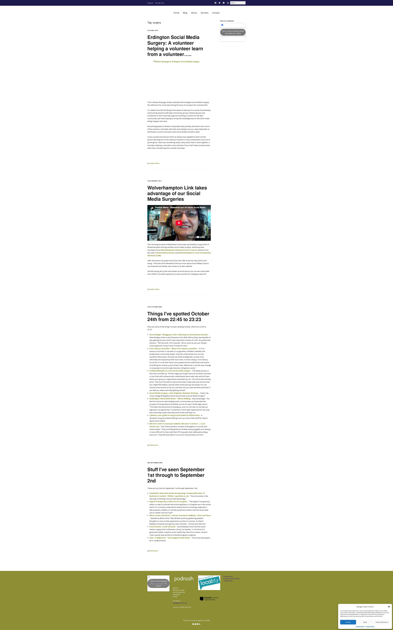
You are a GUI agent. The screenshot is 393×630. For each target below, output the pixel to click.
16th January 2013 (154, 181)
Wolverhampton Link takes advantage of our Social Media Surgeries (177, 193)
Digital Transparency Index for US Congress (168, 501)
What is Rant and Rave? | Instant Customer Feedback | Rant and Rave (180, 515)
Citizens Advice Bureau (165, 253)
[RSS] (228, 3)
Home (176, 12)
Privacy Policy (369, 626)
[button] (389, 607)
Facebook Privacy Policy (232, 579)
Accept (348, 622)
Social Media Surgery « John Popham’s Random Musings (173, 393)
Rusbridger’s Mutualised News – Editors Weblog (169, 398)
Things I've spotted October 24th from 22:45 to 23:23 (178, 316)
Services (204, 12)
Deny (365, 622)
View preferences (382, 622)
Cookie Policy (360, 626)
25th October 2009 (154, 307)
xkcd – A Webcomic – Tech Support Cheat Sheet (169, 538)
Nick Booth (153, 445)
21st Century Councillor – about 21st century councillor (173, 348)
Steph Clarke (154, 163)
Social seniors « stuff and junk (162, 526)
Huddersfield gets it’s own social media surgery (169, 371)
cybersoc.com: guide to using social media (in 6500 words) (174, 415)
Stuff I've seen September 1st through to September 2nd (176, 475)
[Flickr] (223, 3)
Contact (216, 12)
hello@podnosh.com (180, 603)
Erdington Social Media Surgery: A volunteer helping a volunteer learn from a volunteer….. (175, 45)
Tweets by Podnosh (158, 583)
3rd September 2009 (154, 463)
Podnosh (150, 3)
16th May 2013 (152, 30)
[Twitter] (219, 3)
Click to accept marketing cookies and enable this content (233, 32)
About (194, 12)
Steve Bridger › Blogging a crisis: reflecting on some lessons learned (178, 334)
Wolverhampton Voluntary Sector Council (179, 250)
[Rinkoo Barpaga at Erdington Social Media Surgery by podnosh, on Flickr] (179, 79)
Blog (185, 12)
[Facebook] (216, 3)
